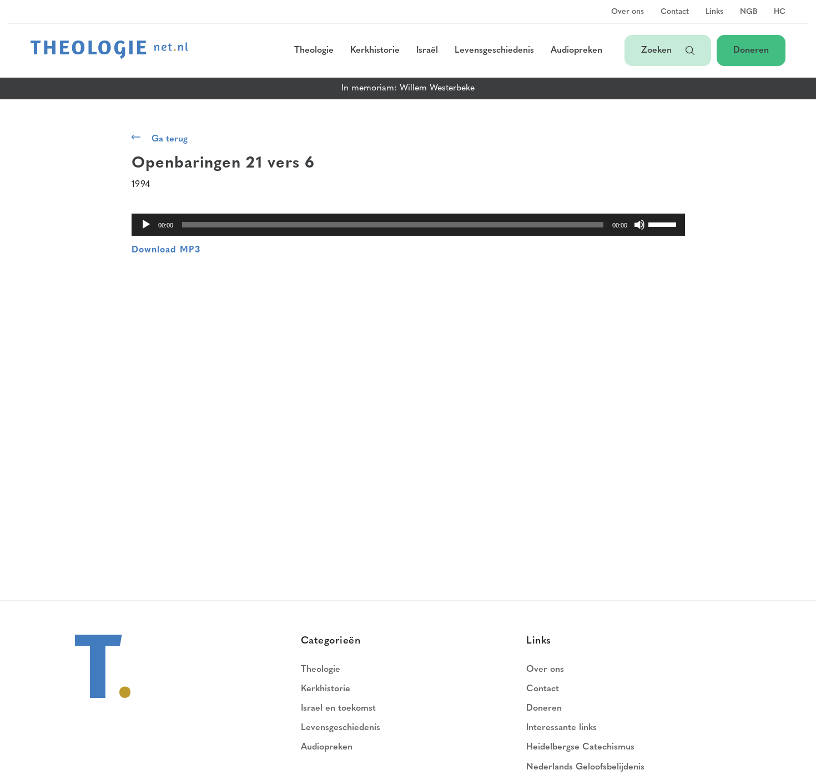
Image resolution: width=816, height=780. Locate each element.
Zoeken (657, 50)
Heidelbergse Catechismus (580, 747)
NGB (748, 12)
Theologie (314, 50)
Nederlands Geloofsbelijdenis (585, 767)
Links (714, 12)
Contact (675, 12)
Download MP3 (166, 250)
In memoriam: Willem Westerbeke (408, 88)
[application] (408, 225)
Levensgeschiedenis (494, 50)
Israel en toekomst (338, 708)
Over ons (627, 12)
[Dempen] (639, 224)
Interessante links (561, 727)
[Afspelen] (146, 224)
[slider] (663, 224)
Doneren (751, 50)
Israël (427, 50)
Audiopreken (576, 50)
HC (779, 12)
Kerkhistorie (375, 50)
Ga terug (170, 139)
